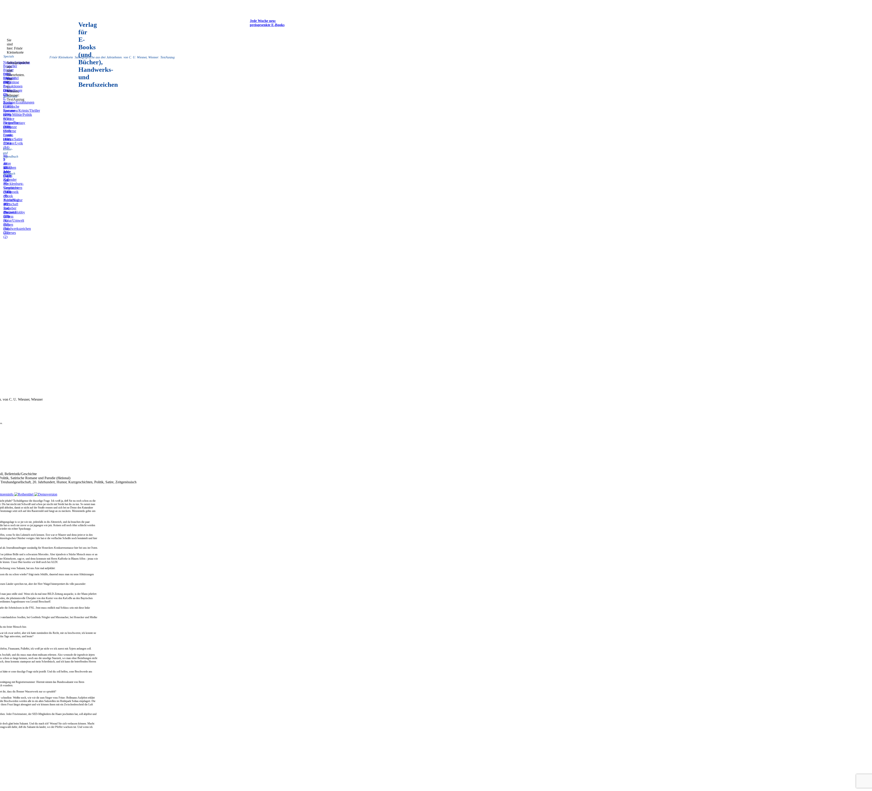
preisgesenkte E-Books (267, 25)
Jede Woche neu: (263, 21)
